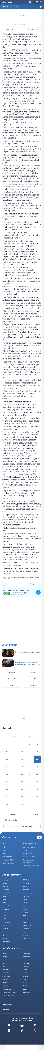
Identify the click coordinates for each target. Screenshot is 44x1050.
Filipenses (5, 986)
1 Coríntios (6, 973)
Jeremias (26, 890)
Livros (7, 25)
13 (22, 751)
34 (29, 782)
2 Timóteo (26, 957)
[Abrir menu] (40, 2)
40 (37, 789)
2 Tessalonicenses (8, 995)
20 (11, 7)
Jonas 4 (32, 673)
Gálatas (5, 979)
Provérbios (6, 942)
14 (29, 751)
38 (22, 789)
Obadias (26, 912)
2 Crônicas (6, 922)
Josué (4, 896)
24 (29, 766)
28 (22, 774)
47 (14, 804)
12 (14, 751)
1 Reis (4, 912)
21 (7, 766)
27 (14, 774)
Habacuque (27, 925)
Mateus (5, 953)
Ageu (24, 932)
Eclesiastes (26, 880)
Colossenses (6, 989)
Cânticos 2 (11, 679)
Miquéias (26, 919)
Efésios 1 (33, 685)
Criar (32, 29)
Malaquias (26, 938)
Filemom (26, 963)
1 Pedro (25, 973)
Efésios (4, 982)
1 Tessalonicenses (8, 992)
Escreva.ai (5, 1009)
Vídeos (25, 850)
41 (7, 797)
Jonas (25, 916)
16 (7, 759)
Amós (25, 909)
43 (22, 797)
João (3, 963)
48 (22, 804)
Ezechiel (13, 25)
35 (37, 782)
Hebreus (26, 966)
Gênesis (5, 880)
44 (29, 797)
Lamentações (27, 893)
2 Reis (4, 916)
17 (14, 759)
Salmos (4, 938)
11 (7, 751)
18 (22, 759)
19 (29, 759)
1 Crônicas (6, 919)
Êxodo (4, 883)
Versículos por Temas (30, 844)
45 (37, 797)
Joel (24, 906)
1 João (25, 979)
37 (14, 789)
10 (37, 744)
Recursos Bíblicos (8, 863)
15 (37, 751)
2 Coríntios (6, 976)
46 (7, 804)
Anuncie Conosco (29, 857)
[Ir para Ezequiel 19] (4, 583)
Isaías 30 (33, 679)
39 (29, 789)
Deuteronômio (7, 893)
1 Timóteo (26, 953)
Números (5, 890)
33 (22, 782)
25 (37, 766)
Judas (25, 989)
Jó (3, 935)
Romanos (5, 970)
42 (14, 797)
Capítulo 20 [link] (21, 25)
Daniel (25, 899)
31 (7, 782)
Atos (3, 966)
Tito (24, 960)
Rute (4, 903)
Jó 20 (11, 685)
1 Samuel (5, 906)
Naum (25, 922)
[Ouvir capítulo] (41, 6)
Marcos (4, 957)
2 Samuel (5, 909)
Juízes (4, 899)
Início (4, 844)
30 (37, 774)
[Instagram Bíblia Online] (9, 1025)
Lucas (4, 960)
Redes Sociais (27, 853)
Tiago (25, 970)
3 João (25, 986)
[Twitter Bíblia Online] (35, 1030)
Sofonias (26, 929)
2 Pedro (25, 976)
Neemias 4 (11, 673)
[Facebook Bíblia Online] (9, 1030)
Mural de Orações (29, 847)
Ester (4, 932)
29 (29, 774)
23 (22, 766)
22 (14, 766)
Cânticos (26, 883)
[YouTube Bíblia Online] (22, 1025)
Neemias (5, 929)
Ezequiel (26, 896)
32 (14, 782)
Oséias (25, 903)
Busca (4, 853)
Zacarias (26, 935)
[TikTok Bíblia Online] (22, 1030)
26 (7, 774)
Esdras (4, 925)
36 (7, 789)
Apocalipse (26, 992)
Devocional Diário (8, 860)
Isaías (25, 886)
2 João (25, 982)
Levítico (5, 886)
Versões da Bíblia (8, 857)
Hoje (4, 847)
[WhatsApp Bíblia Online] (35, 1025)
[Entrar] (30, 2)
